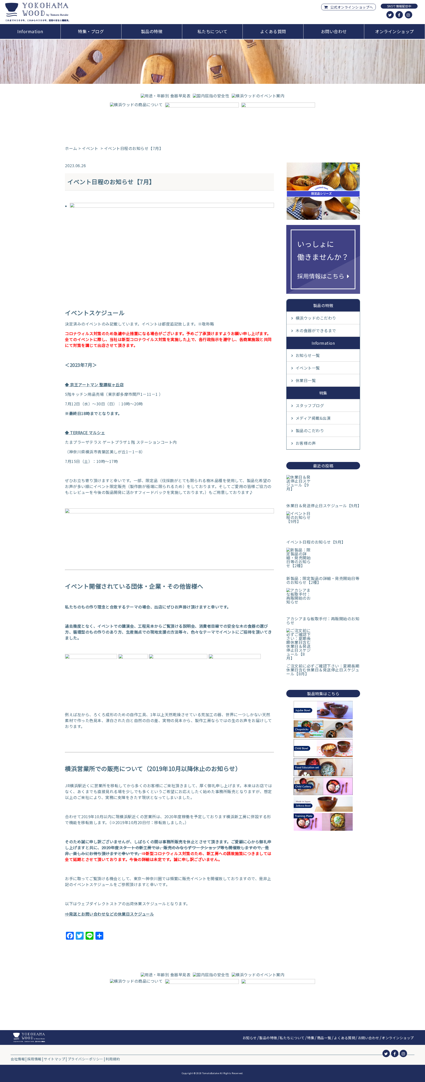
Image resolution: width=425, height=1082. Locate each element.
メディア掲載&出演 (313, 418)
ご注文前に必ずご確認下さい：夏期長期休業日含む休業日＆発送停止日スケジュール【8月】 (322, 670)
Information (30, 31)
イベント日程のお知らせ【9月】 (316, 542)
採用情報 (34, 1058)
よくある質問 (273, 31)
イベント (90, 148)
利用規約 (113, 1058)
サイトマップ (54, 1058)
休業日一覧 (306, 380)
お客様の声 (306, 443)
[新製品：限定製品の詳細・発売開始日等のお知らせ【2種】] (323, 560)
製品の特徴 (152, 31)
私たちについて (212, 31)
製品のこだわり (310, 430)
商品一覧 (324, 1037)
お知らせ (250, 1037)
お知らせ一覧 (308, 355)
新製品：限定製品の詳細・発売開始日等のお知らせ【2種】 (322, 580)
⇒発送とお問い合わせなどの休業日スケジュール (109, 914)
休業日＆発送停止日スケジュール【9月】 (323, 505)
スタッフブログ (310, 405)
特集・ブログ (91, 31)
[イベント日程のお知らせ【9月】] (323, 523)
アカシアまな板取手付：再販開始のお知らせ (322, 620)
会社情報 (18, 1058)
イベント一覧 (308, 368)
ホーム (71, 148)
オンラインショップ (394, 31)
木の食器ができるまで (316, 330)
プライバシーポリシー (85, 1058)
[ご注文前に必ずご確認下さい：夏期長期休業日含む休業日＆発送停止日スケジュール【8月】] (323, 644)
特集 (310, 1037)
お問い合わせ (334, 31)
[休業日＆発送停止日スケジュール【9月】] (323, 487)
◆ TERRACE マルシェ (85, 432)
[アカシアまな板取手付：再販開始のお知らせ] (323, 600)
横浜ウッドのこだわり (316, 318)
